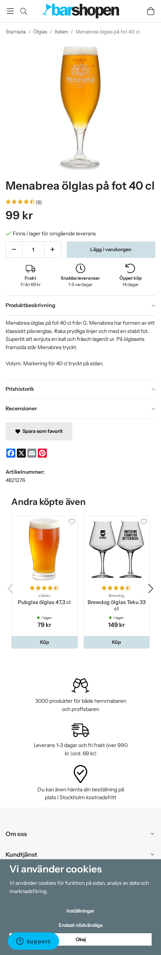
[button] (45, 642)
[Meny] (10, 11)
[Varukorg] (150, 11)
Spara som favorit (41, 431)
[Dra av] (14, 249)
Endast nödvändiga (81, 925)
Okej (81, 939)
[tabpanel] (80, 347)
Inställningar (80, 911)
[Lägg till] (52, 249)
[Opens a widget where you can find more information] (33, 941)
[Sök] (23, 11)
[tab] (80, 305)
